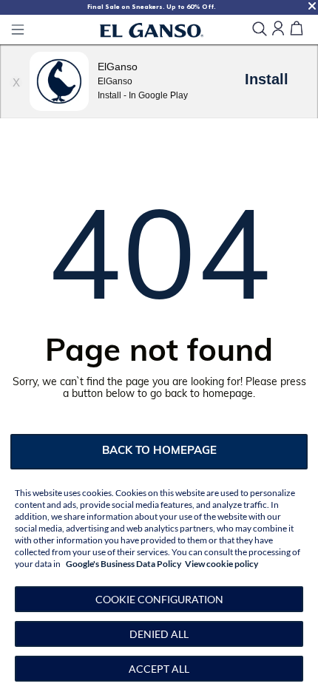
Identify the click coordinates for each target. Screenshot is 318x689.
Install (266, 79)
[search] (259, 30)
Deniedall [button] (159, 634)
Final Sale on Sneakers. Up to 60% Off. (151, 6)
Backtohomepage (159, 451)
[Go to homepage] (152, 30)
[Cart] (296, 29)
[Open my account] (278, 29)
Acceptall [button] (159, 668)
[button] (159, 599)
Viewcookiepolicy (221, 563)
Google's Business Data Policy (123, 563)
